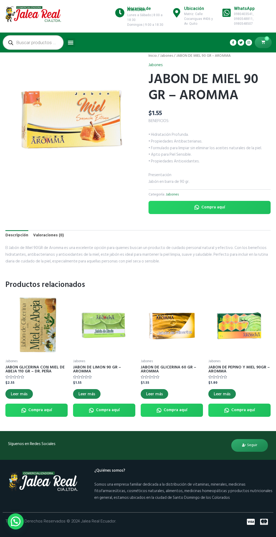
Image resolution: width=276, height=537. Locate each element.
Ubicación (194, 8)
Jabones (166, 56)
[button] (70, 42)
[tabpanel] (71, 118)
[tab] (16, 235)
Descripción (16, 235)
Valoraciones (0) (48, 235)
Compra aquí (213, 207)
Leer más (19, 393)
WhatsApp (244, 8)
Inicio (153, 56)
